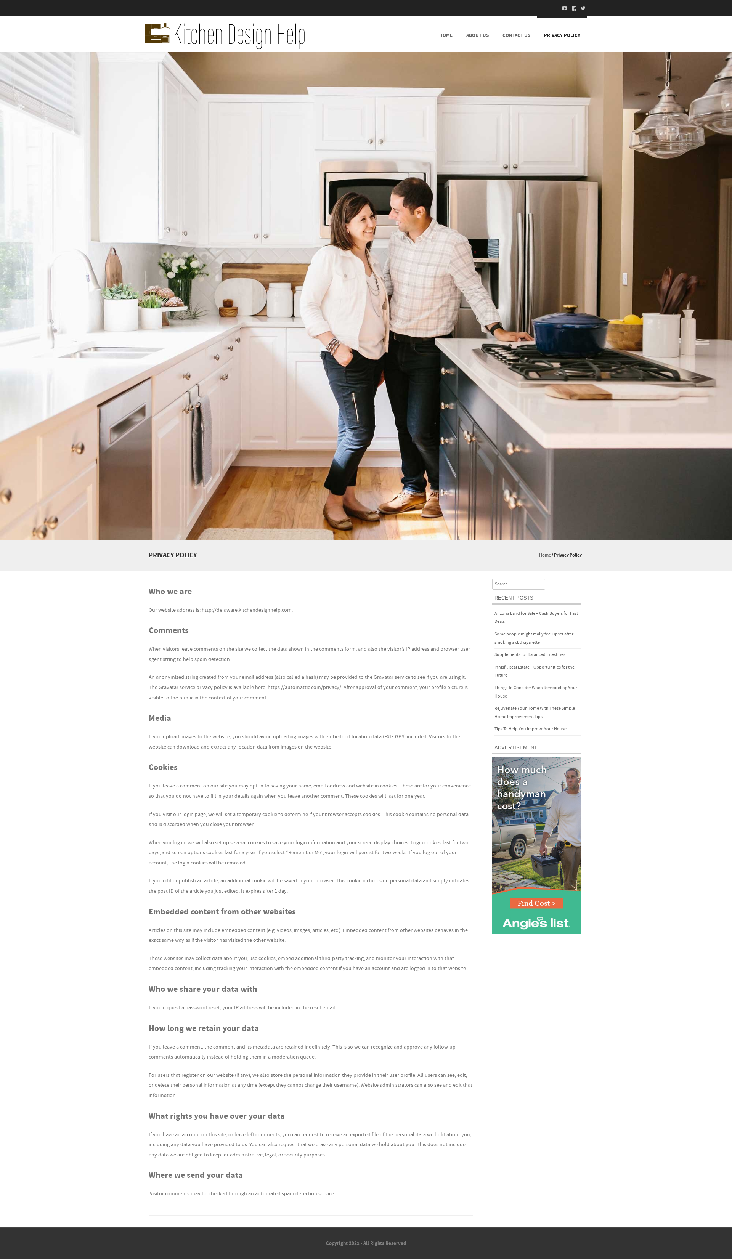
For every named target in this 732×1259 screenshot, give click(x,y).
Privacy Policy (562, 35)
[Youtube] (562, 8)
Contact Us (516, 35)
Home (446, 35)
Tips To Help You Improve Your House (530, 729)
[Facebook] (571, 8)
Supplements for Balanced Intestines (529, 655)
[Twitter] (581, 8)
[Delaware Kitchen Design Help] (225, 36)
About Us (477, 35)
